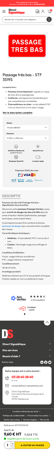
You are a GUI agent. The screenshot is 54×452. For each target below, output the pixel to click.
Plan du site (44, 419)
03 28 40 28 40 (22, 377)
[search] (49, 19)
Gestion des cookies (12, 419)
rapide (31, 308)
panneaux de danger (11, 226)
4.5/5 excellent (38, 300)
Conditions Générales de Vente (25, 411)
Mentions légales (30, 419)
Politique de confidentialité (14, 415)
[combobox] (27, 127)
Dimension (10, 134)
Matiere (9, 123)
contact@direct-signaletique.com (27, 385)
